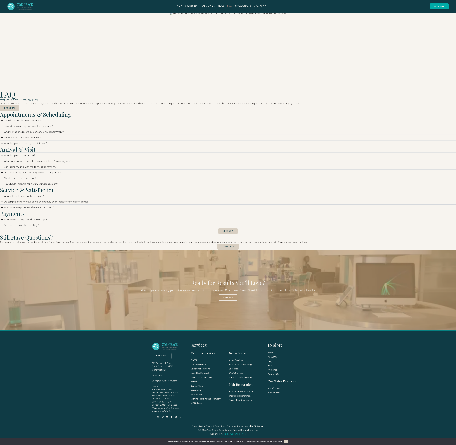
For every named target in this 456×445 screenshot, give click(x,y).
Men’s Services (236, 373)
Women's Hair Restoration (241, 391)
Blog (270, 361)
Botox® (194, 381)
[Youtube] (167, 417)
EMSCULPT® (196, 394)
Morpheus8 (196, 390)
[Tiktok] (163, 417)
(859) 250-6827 (159, 375)
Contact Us (273, 374)
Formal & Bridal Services (240, 377)
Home (270, 352)
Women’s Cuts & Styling (240, 364)
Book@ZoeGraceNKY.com (164, 380)
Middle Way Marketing (234, 434)
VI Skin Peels (196, 403)
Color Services (236, 360)
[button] (214, 6)
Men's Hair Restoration (240, 396)
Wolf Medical (274, 392)
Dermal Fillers (197, 386)
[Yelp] (180, 417)
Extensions (234, 368)
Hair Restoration (241, 384)
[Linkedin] (171, 417)
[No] (453, 441)
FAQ (270, 365)
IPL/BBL (194, 360)
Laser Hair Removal (200, 373)
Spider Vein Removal (200, 368)
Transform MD (274, 388)
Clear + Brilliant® (198, 364)
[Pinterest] (176, 417)
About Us (272, 357)
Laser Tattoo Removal (201, 377)
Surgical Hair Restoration (240, 400)
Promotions (273, 370)
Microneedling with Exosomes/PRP (207, 398)
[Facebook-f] (154, 417)
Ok (286, 441)
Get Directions (159, 370)
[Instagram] (158, 417)
